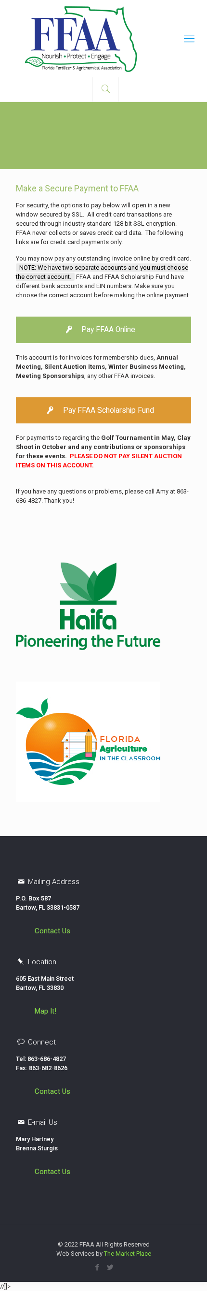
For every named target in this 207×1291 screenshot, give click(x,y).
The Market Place (127, 1253)
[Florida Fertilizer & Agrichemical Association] (103, 39)
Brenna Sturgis (37, 1148)
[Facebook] (97, 1267)
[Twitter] (110, 1267)
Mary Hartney (34, 1139)
